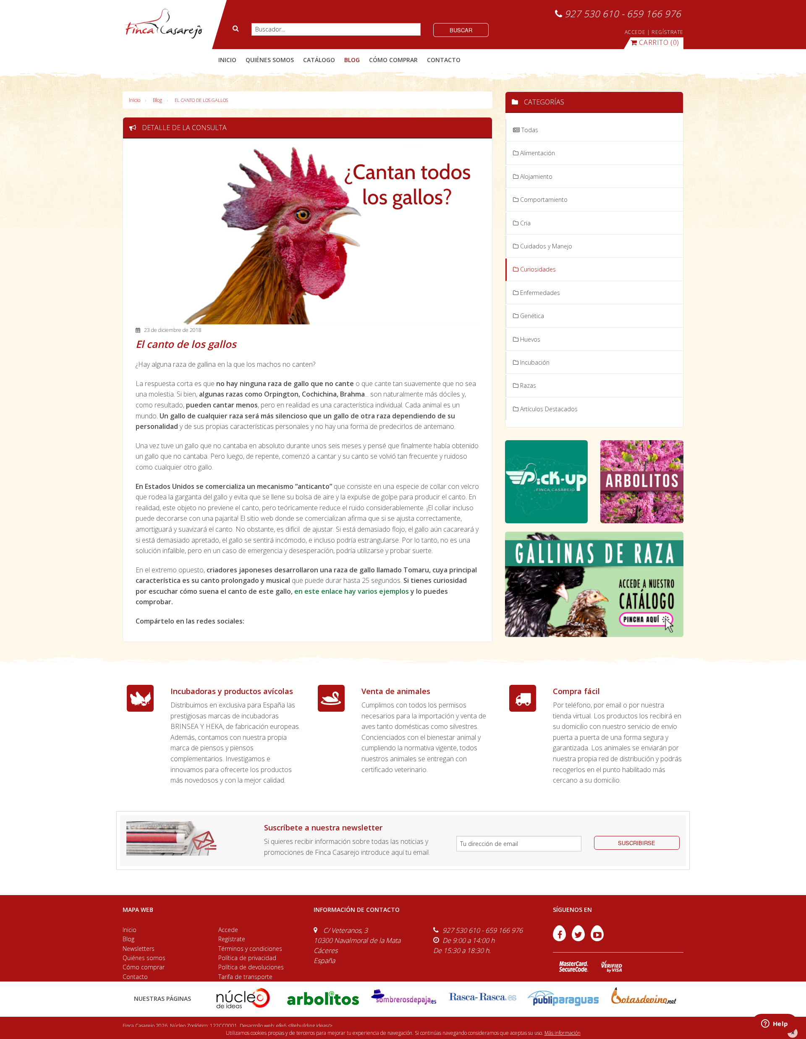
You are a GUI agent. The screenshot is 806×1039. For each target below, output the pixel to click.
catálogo (319, 60)
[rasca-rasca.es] (483, 997)
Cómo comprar (144, 967)
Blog (157, 100)
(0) (659, 42)
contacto (444, 60)
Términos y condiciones (250, 949)
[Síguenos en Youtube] (597, 938)
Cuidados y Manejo (545, 246)
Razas (527, 385)
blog (352, 60)
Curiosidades (537, 269)
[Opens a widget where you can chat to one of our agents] (774, 1024)
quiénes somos (270, 60)
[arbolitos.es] (323, 998)
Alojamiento (535, 176)
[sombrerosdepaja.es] (402, 998)
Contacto (135, 977)
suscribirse (636, 843)
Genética (531, 316)
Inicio (227, 60)
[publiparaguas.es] (563, 998)
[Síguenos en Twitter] (579, 938)
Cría (524, 223)
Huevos (529, 339)
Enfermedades (539, 293)
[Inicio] (163, 24)
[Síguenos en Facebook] (560, 938)
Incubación (534, 362)
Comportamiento (543, 200)
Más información (562, 1032)
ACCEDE (635, 32)
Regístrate (231, 939)
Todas (529, 130)
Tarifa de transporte (245, 977)
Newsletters (138, 949)
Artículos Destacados (548, 409)
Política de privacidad (247, 958)
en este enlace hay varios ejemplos (351, 591)
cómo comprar (393, 60)
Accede (228, 930)
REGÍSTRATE (667, 32)
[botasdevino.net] (643, 998)
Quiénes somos (144, 958)
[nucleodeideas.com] (243, 998)
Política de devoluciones (251, 967)
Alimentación (536, 153)
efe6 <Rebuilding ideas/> (304, 1025)
